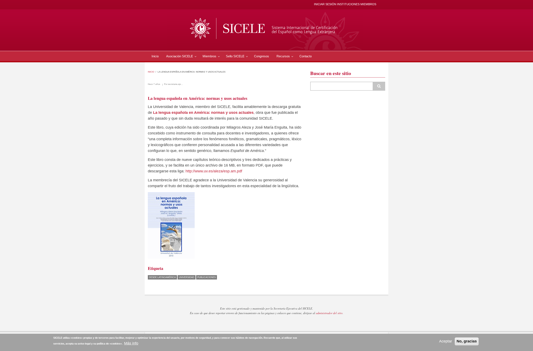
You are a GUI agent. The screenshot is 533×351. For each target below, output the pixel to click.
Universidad (186, 277)
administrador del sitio (329, 313)
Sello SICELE (235, 56)
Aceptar (445, 341)
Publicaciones (206, 277)
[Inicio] (265, 30)
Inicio (155, 56)
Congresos (261, 56)
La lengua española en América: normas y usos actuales (203, 112)
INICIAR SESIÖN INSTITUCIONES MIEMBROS (345, 4)
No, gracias (467, 341)
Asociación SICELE (179, 56)
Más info (131, 343)
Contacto (305, 56)
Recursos (283, 56)
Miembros (209, 56)
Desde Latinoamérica (162, 277)
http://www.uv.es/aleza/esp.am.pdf (214, 171)
